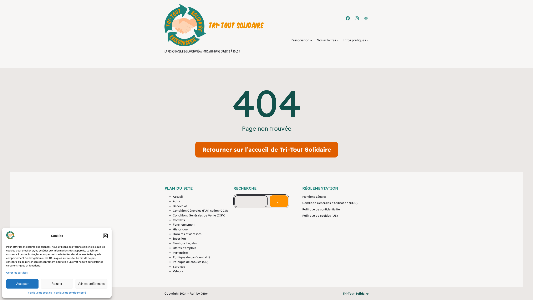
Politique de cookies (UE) (190, 262)
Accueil (178, 197)
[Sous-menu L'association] (311, 40)
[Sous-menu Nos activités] (338, 40)
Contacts (179, 220)
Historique (180, 229)
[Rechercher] (279, 201)
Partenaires (180, 253)
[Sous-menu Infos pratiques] (368, 40)
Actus (177, 201)
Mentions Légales (185, 243)
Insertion (179, 238)
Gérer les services (17, 272)
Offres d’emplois (184, 248)
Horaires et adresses (187, 234)
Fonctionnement (184, 224)
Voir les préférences (91, 283)
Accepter (22, 283)
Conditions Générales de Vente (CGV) (199, 215)
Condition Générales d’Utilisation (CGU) (200, 210)
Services (179, 267)
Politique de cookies (40, 292)
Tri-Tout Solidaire (236, 25)
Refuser (56, 283)
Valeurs (178, 271)
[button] (105, 236)
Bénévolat (180, 206)
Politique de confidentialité (70, 292)
